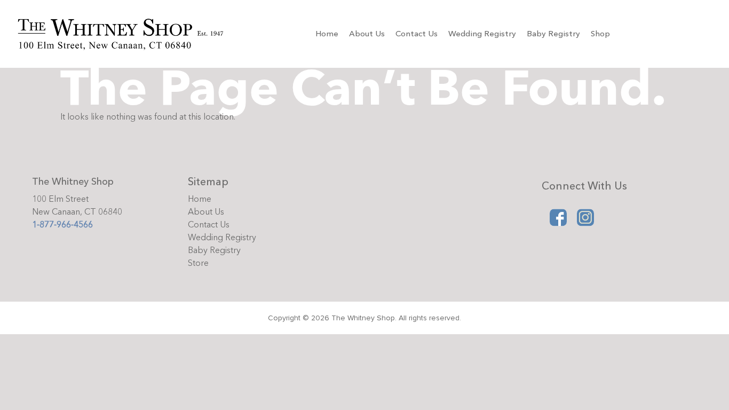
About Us (367, 33)
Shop (600, 33)
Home (326, 33)
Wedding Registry (482, 33)
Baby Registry (553, 33)
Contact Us (416, 33)
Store (198, 263)
